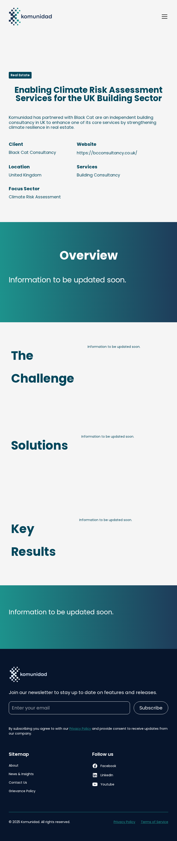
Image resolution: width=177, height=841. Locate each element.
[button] (163, 16)
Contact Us (18, 782)
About (13, 765)
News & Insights (21, 774)
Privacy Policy (80, 728)
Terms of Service (154, 822)
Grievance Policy (22, 791)
